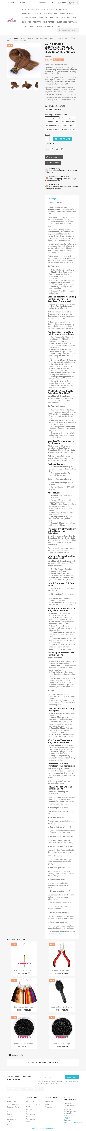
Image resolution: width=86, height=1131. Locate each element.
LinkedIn (37, 1089)
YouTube (23, 1089)
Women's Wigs (47, 9)
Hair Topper (48, 22)
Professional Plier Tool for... (62, 970)
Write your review (54, 157)
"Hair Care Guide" (57, 934)
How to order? (12, 1101)
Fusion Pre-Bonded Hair (46, 13)
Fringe (25, 26)
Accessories (36, 26)
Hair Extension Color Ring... (24, 1007)
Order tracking (50, 1101)
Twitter (14, 1089)
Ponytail (37, 22)
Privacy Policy (30, 1101)
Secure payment (13, 1104)
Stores (28, 1122)
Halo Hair (60, 18)
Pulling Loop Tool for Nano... (24, 970)
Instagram (32, 1089)
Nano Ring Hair (66, 13)
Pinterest (62, 149)
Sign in (47, 1104)
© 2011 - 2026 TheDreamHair (43, 1128)
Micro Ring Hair (29, 18)
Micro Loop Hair (45, 18)
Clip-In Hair (61, 9)
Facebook (9, 1089)
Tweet (57, 149)
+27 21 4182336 (19, 2)
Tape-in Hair (27, 13)
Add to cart (62, 139)
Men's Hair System (30, 9)
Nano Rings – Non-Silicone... (24, 1044)
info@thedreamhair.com (73, 1122)
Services (48, 26)
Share (52, 149)
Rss (18, 1089)
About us (29, 1109)
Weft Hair (71, 18)
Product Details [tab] (56, 202)
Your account (51, 1098)
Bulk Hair (26, 22)
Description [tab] (54, 199)
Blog (57, 26)
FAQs (8, 1122)
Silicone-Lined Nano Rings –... (61, 1044)
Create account (50, 1107)
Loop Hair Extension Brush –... (62, 1007)
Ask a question (53, 163)
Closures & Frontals (67, 22)
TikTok (41, 1089)
